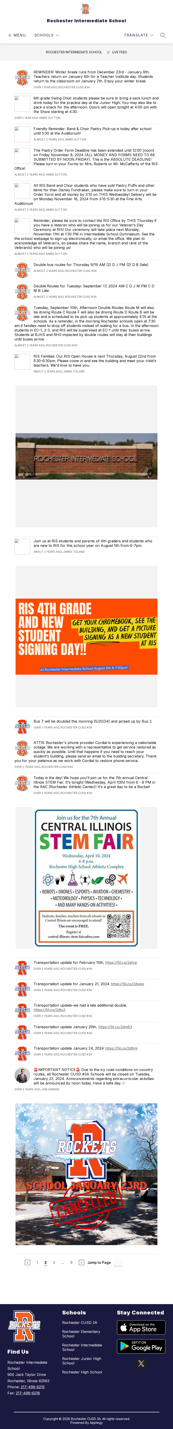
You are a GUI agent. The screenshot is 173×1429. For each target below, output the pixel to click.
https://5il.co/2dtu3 (49, 1010)
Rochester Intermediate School (74, 52)
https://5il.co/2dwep (127, 984)
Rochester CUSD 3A (79, 1322)
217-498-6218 (28, 1393)
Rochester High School (82, 1372)
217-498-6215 (33, 1387)
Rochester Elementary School (81, 1333)
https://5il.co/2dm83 (115, 1027)
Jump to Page (99, 1262)
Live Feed (119, 52)
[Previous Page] (27, 1262)
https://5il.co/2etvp (121, 962)
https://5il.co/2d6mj (121, 1048)
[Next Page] (81, 1262)
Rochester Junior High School (81, 1360)
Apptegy (96, 1422)
